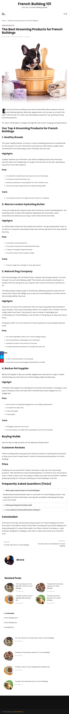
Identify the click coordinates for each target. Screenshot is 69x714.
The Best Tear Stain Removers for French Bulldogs (54, 598)
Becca (28, 36)
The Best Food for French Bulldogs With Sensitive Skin (24, 598)
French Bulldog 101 (34, 4)
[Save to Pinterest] (2, 361)
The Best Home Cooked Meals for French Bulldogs (51, 545)
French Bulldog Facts (11, 618)
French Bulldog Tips (8, 25)
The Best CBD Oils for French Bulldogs (16, 545)
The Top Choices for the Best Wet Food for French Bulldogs (24, 586)
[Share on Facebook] (2, 353)
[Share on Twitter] (2, 357)
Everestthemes (18, 712)
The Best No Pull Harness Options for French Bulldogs (55, 586)
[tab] (34, 495)
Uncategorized (9, 627)
